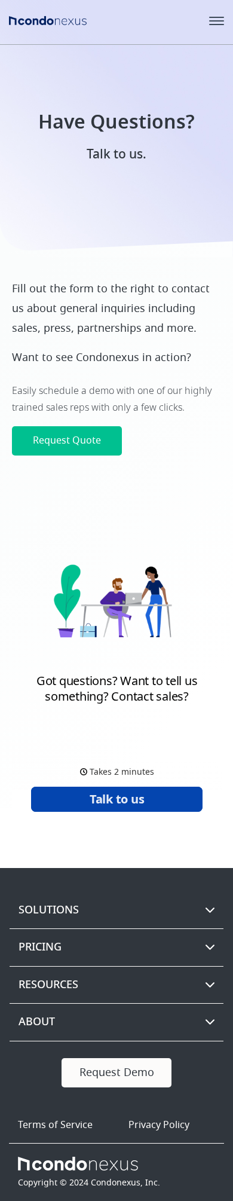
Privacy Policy (158, 1125)
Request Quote (67, 440)
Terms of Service (55, 1125)
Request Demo (116, 1072)
